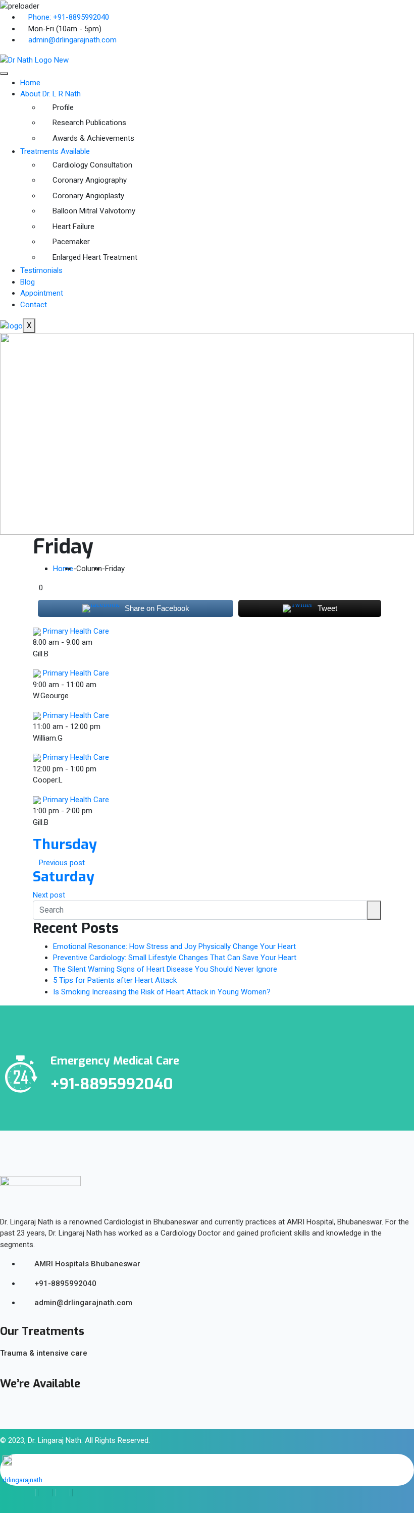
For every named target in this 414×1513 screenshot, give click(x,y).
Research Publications (89, 122)
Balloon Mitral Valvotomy (94, 210)
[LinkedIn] (62, 1492)
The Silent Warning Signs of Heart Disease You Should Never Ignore (165, 969)
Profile (63, 107)
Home (30, 82)
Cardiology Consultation (92, 165)
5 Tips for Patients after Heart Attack (115, 980)
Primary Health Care (76, 631)
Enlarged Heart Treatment (95, 257)
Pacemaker (71, 241)
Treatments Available (55, 151)
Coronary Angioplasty (88, 195)
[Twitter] (45, 1492)
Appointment (41, 293)
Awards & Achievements (93, 138)
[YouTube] (79, 1492)
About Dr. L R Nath (50, 93)
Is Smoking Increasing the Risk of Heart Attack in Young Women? (162, 991)
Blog (27, 282)
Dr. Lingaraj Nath (54, 1440)
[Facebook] (28, 1492)
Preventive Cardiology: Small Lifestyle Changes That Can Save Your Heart (174, 957)
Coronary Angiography (90, 180)
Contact (33, 304)
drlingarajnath (22, 1480)
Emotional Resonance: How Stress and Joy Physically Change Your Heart (174, 946)
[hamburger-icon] (4, 73)
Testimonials (41, 270)
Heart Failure (73, 226)
